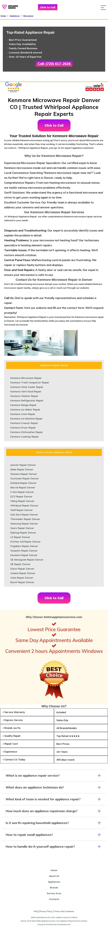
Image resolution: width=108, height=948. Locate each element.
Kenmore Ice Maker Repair (25, 409)
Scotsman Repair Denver (24, 478)
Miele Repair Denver (21, 469)
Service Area (54, 893)
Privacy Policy (46, 911)
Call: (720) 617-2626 (54, 64)
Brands (54, 887)
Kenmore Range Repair (23, 405)
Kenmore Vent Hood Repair (25, 391)
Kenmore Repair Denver (24, 555)
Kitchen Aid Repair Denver (25, 541)
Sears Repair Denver (22, 528)
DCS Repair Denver (21, 496)
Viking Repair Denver (22, 501)
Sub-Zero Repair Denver (24, 514)
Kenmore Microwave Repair (26, 377)
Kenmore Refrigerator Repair (26, 400)
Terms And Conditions (64, 911)
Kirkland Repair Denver (23, 482)
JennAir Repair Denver (23, 464)
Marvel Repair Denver (22, 487)
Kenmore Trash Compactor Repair (29, 382)
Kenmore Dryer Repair (23, 427)
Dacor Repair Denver (22, 568)
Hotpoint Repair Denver (24, 550)
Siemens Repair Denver (23, 473)
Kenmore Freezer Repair (24, 423)
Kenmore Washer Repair (24, 396)
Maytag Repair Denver (23, 532)
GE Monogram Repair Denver (26, 559)
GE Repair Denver (20, 564)
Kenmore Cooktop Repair (24, 436)
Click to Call (47, 7)
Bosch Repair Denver (22, 582)
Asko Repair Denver (21, 577)
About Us (54, 876)
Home (3, 16)
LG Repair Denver (20, 537)
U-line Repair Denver (22, 491)
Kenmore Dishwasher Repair (26, 432)
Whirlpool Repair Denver (24, 505)
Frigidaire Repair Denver (24, 546)
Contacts (54, 899)
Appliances (15, 16)
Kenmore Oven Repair (22, 414)
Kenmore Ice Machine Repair (26, 418)
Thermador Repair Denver (25, 519)
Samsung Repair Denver (24, 523)
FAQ (36, 911)
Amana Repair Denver (22, 573)
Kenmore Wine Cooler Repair (26, 386)
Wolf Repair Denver (21, 510)
